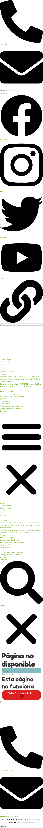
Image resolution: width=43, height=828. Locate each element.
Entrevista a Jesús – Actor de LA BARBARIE (15, 386)
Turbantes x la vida (7, 391)
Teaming (3, 411)
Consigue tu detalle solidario (10, 409)
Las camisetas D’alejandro (9, 394)
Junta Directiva (5, 362)
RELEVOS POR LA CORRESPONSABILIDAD (14, 396)
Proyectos (3, 389)
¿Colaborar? (4, 399)
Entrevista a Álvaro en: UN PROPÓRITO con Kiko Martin (19, 377)
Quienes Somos (5, 359)
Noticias (3, 369)
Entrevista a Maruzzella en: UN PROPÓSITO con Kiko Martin (21, 384)
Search (2, 606)
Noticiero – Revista (7, 372)
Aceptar (3, 827)
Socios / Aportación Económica (11, 406)
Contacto (3, 414)
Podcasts (3, 374)
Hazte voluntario (6, 401)
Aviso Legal (35, 819)
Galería (2, 367)
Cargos (2, 364)
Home (4, 669)
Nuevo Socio (4, 404)
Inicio (2, 357)
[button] (21, 458)
